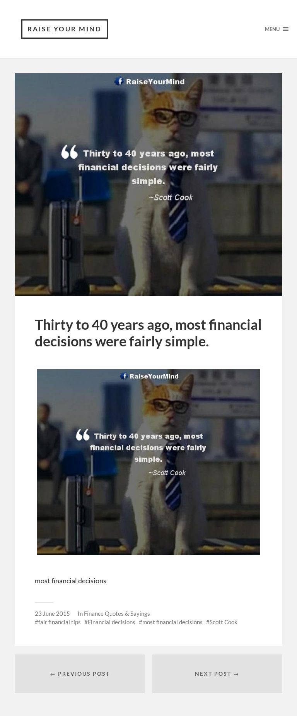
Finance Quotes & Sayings (117, 613)
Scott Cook (223, 621)
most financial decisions (172, 621)
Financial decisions (111, 621)
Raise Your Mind (64, 29)
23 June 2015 (52, 613)
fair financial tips (59, 621)
